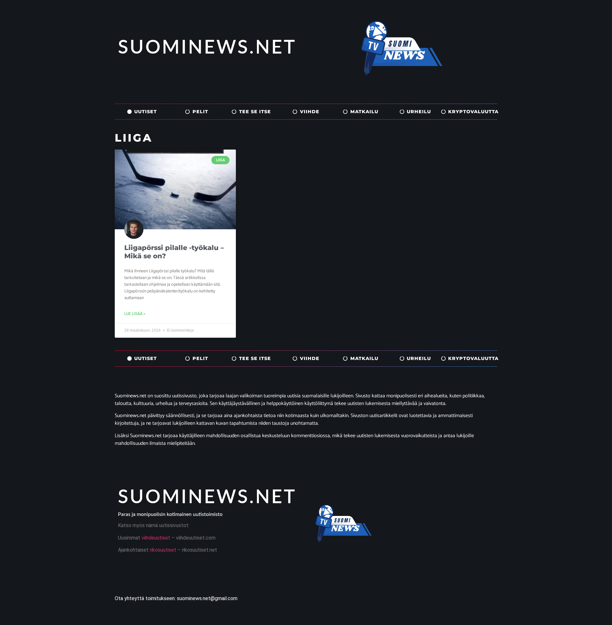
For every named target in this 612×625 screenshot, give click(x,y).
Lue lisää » (134, 314)
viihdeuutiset (156, 538)
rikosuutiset (162, 550)
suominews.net (207, 47)
